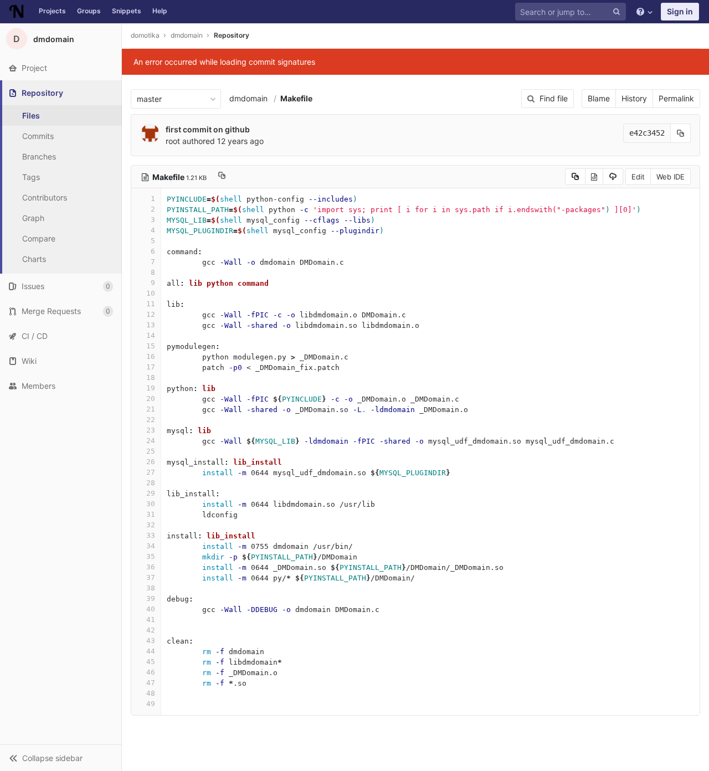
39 (150, 598)
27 (150, 472)
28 (150, 483)
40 (150, 609)
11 (150, 304)
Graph (33, 218)
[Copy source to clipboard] (575, 176)
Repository (231, 35)
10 (150, 293)
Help (159, 11)
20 (150, 398)
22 (150, 419)
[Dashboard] (16, 11)
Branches (39, 156)
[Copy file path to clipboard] (222, 176)
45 (150, 661)
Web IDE (670, 176)
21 (150, 409)
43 (150, 640)
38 (150, 588)
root (173, 141)
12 (150, 314)
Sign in (680, 11)
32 (150, 525)
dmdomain (248, 98)
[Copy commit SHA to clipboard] (681, 133)
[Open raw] (594, 176)
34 (150, 546)
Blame (599, 98)
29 (150, 493)
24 (150, 440)
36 (150, 567)
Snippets (126, 11)
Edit (638, 176)
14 (150, 335)
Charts (34, 259)
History (634, 98)
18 (150, 377)
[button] (60, 757)
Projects (52, 11)
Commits (38, 136)
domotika (145, 35)
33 (150, 535)
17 (150, 367)
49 (150, 704)
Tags (31, 177)
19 (150, 388)
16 (150, 356)
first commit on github (208, 129)
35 (150, 556)
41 (150, 619)
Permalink (676, 98)
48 (150, 693)
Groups (89, 11)
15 (150, 346)
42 (150, 630)
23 (150, 430)
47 (150, 683)
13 (150, 325)
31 (150, 514)
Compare (38, 238)
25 (150, 451)
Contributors (44, 197)
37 (150, 577)
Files (31, 115)
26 (150, 462)
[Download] (613, 176)
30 (150, 504)
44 (150, 651)
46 (150, 672)
